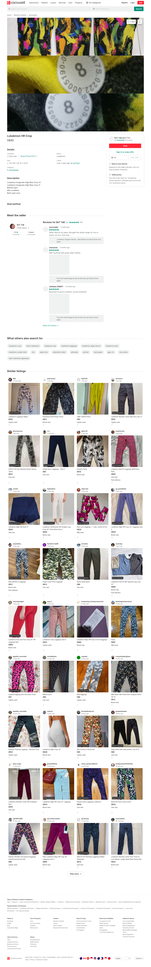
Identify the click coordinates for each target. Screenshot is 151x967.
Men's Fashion (57, 925)
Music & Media (127, 923)
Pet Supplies (80, 930)
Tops (8, 902)
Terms (27, 959)
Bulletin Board (34, 942)
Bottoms (14, 902)
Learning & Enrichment (14, 948)
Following (33, 944)
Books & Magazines (129, 925)
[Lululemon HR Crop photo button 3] (75, 112)
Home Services (11, 946)
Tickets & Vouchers (129, 936)
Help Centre (28, 957)
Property (32, 925)
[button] (27, 228)
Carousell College (12, 928)
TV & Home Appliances (106, 932)
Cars (31, 921)
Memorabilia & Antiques (130, 930)
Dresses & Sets (112, 902)
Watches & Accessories (73, 902)
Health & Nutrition (81, 925)
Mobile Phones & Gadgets (107, 925)
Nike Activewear (55, 908)
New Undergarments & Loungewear (130, 902)
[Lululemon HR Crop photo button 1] (75, 37)
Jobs (8, 940)
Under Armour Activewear (70, 908)
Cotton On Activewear (87, 908)
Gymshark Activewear (103, 908)
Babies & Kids (80, 923)
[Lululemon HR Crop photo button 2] (75, 75)
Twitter (9, 923)
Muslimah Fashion (88, 902)
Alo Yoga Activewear (22, 911)
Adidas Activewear (42, 908)
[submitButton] (138, 9)
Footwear (61, 902)
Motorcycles (34, 928)
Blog (8, 925)
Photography (103, 930)
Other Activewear (12, 908)
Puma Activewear (117, 908)
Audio (101, 928)
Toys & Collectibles (128, 921)
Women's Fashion (58, 921)
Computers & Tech (105, 921)
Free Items (33, 946)
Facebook (10, 921)
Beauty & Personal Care (60, 928)
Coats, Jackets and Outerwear (29, 902)
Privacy (32, 959)
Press (44, 957)
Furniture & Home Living (83, 921)
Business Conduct (42, 959)
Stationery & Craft (128, 928)
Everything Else (35, 940)
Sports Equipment (128, 934)
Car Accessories (35, 923)
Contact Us (37, 957)
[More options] (9, 425)
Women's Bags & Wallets (48, 902)
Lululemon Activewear (27, 908)
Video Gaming (103, 923)
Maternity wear (100, 902)
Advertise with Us (66, 957)
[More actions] (140, 21)
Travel (124, 932)
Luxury (55, 923)
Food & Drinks (80, 928)
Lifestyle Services (12, 942)
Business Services (12, 944)
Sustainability (51, 957)
